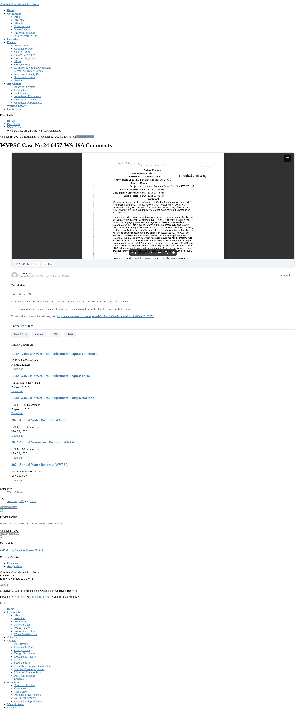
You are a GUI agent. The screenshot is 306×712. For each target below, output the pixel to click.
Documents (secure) (25, 58)
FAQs (17, 61)
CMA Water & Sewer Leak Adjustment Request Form (50, 376)
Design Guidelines (24, 54)
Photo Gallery (22, 29)
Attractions (20, 23)
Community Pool (23, 48)
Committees (20, 89)
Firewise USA (22, 26)
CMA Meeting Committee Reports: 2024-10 (21, 550)
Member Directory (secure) (29, 70)
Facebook (12, 563)
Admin (4, 584)
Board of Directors (24, 86)
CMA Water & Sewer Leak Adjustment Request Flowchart (54, 354)
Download (284, 275)
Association (13, 682)
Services (19, 80)
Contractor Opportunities (28, 102)
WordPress (20, 596)
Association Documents (27, 96)
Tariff (70, 334)
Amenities (20, 19)
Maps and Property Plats (27, 74)
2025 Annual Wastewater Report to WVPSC (43, 442)
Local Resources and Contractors (32, 67)
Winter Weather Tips (25, 35)
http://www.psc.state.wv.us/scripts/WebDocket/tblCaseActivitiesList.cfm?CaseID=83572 (105, 316)
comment (39, 334)
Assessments (21, 45)
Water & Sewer (85, 136)
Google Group (22, 64)
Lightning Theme (39, 596)
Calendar (12, 637)
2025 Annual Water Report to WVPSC (39, 420)
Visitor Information (24, 32)
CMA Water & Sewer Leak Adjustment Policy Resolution (52, 398)
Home (10, 608)
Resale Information (24, 77)
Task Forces (21, 93)
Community (13, 611)
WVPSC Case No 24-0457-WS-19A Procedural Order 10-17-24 (31, 523)
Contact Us (13, 707)
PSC (55, 334)
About (17, 16)
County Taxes (22, 51)
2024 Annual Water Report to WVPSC (39, 464)
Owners (11, 640)
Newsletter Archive (25, 99)
